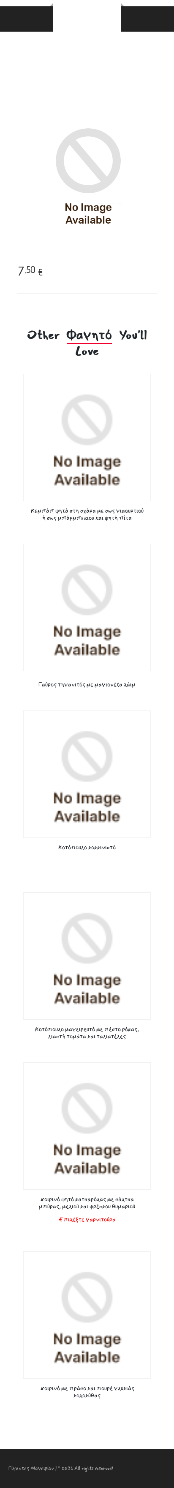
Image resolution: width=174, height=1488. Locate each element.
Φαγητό (89, 335)
